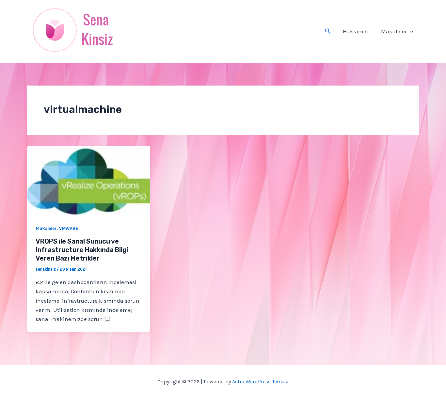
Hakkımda (356, 31)
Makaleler (394, 31)
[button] (328, 31)
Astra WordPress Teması (260, 381)
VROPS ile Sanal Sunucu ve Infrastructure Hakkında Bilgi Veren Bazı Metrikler (82, 249)
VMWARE (68, 228)
